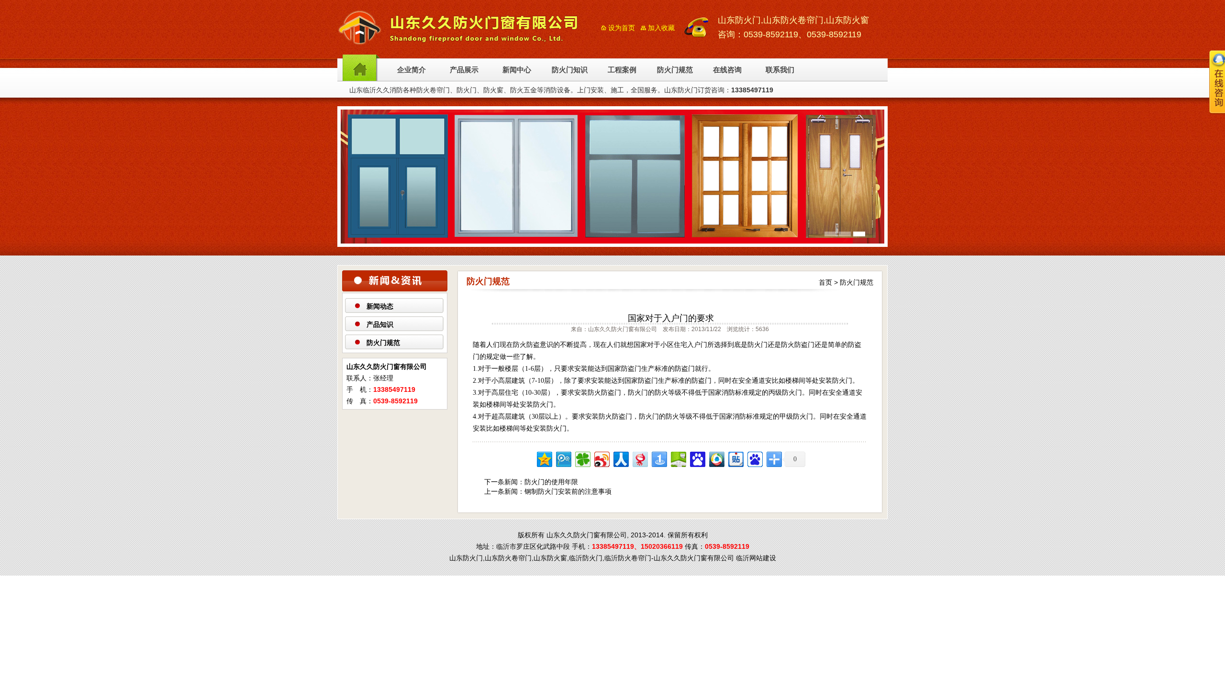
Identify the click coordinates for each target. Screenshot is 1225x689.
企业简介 (411, 70)
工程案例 (622, 70)
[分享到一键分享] (659, 458)
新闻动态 (380, 306)
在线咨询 (727, 70)
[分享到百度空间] (678, 458)
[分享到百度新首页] (754, 458)
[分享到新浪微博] (601, 458)
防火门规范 (675, 70)
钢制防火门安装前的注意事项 (568, 491)
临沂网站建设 (756, 558)
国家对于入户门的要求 (671, 318)
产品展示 (464, 70)
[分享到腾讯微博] (563, 458)
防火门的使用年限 (551, 482)
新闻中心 (516, 70)
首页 (825, 282)
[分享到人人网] (620, 458)
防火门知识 (570, 70)
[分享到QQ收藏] (716, 458)
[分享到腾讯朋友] (582, 458)
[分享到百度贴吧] (735, 458)
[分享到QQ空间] (544, 458)
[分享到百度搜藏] (697, 458)
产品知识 (380, 324)
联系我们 (780, 70)
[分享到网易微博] (639, 458)
